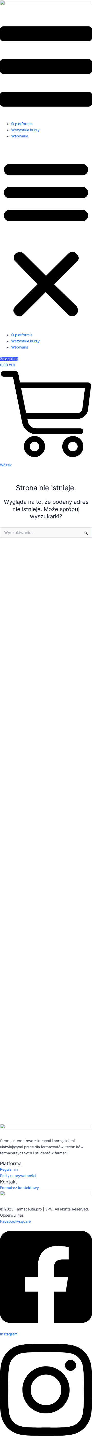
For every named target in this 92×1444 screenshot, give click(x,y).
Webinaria (19, 136)
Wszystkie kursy (25, 130)
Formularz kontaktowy (19, 1187)
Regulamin (9, 1169)
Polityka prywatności (18, 1176)
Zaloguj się (9, 359)
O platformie (21, 124)
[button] (46, 238)
